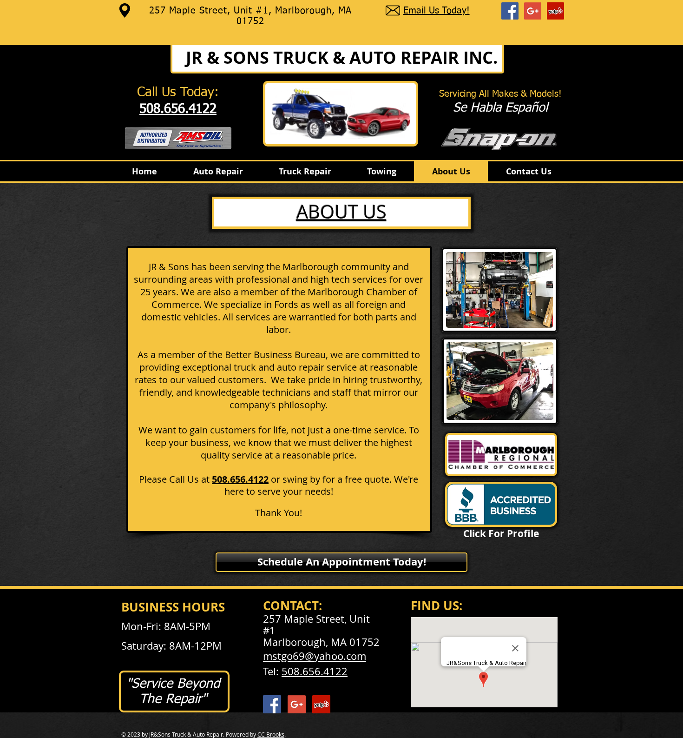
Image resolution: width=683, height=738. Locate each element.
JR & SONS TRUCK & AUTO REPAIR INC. (342, 57)
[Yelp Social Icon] (555, 11)
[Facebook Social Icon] (510, 11)
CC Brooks (270, 734)
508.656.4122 (315, 671)
